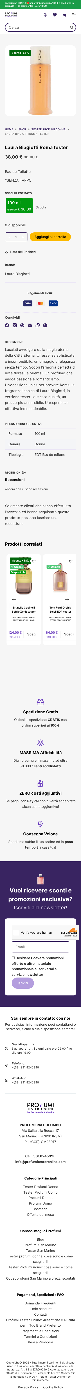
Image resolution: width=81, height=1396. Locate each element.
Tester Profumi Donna (22, 617)
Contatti (40, 1314)
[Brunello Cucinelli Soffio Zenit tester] (22, 577)
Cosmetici (40, 1209)
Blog (40, 1239)
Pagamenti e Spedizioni (40, 1331)
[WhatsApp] (45, 325)
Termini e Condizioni (40, 1336)
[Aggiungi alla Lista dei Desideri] (32, 561)
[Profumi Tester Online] (11, 14)
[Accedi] (45, 15)
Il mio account (40, 1309)
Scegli (31, 634)
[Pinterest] (22, 325)
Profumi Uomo (40, 1203)
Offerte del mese (40, 1214)
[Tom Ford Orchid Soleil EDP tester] (59, 577)
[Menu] (74, 15)
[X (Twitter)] (15, 325)
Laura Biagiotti (17, 274)
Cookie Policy (53, 1387)
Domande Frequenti (40, 1303)
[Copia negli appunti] (38, 325)
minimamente (40, 1380)
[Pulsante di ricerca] (72, 27)
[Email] (30, 325)
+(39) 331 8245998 (25, 1067)
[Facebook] (7, 325)
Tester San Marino (40, 1250)
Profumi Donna (40, 1198)
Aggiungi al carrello (50, 237)
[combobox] (36, 27)
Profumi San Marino (40, 1245)
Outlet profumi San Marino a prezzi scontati (40, 1278)
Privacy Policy (28, 1387)
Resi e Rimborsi (40, 1342)
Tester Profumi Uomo (22, 620)
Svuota (41, 207)
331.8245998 (44, 1156)
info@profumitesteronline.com (40, 1162)
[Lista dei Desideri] (55, 15)
